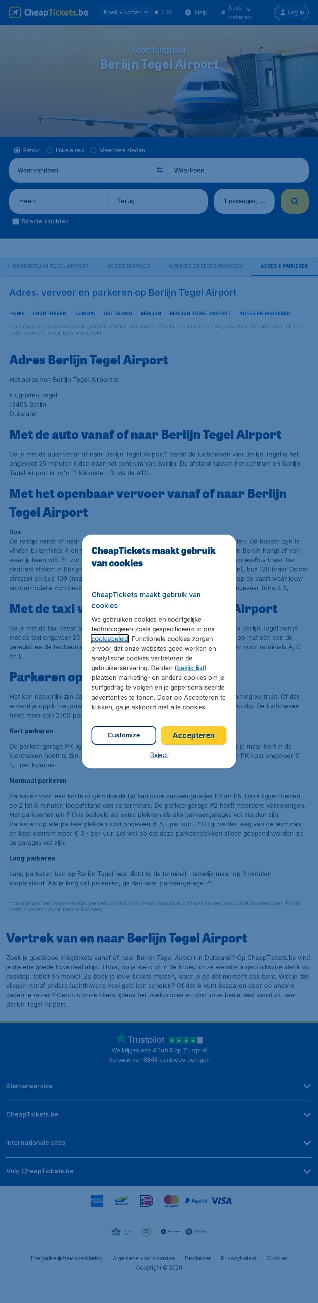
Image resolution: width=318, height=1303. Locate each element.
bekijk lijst (190, 668)
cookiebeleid (110, 639)
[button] (159, 755)
